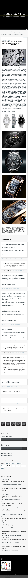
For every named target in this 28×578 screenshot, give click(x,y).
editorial (8, 463)
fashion (9, 465)
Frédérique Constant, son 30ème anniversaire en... (14, 540)
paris (2, 468)
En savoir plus (7, 576)
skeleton (10, 231)
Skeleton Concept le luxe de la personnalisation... (12, 504)
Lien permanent (7, 227)
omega (3, 230)
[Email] (24, 424)
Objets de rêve (8, 228)
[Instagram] (18, 424)
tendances (6, 229)
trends (10, 229)
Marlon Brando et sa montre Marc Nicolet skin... (14, 489)
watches (20, 228)
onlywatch (15, 231)
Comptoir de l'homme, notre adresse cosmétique (12, 34)
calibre (19, 230)
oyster (10, 230)
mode (18, 465)
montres (16, 228)
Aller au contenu (4, 1)
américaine (16, 230)
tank (12, 230)
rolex (22, 229)
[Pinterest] (13, 424)
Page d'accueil (21, 32)
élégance (3, 465)
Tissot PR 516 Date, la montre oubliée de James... (14, 512)
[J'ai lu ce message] (26, 574)
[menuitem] (9, 32)
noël (13, 229)
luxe (23, 228)
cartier (20, 229)
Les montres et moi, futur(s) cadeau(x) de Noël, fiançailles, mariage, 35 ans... (13, 42)
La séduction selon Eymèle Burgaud (8, 32)
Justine (7, 258)
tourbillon (6, 231)
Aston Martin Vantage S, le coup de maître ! (13, 482)
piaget (7, 230)
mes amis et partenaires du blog (16, 74)
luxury (2, 463)
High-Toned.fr (8, 341)
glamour (23, 465)
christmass (16, 229)
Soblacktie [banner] (14, 14)
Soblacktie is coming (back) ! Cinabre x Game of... (14, 532)
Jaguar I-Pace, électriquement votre (13, 526)
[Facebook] (3, 424)
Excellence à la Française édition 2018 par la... (13, 547)
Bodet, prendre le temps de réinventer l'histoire (14, 519)
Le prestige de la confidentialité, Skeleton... (12, 497)
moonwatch (19, 231)
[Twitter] (8, 424)
